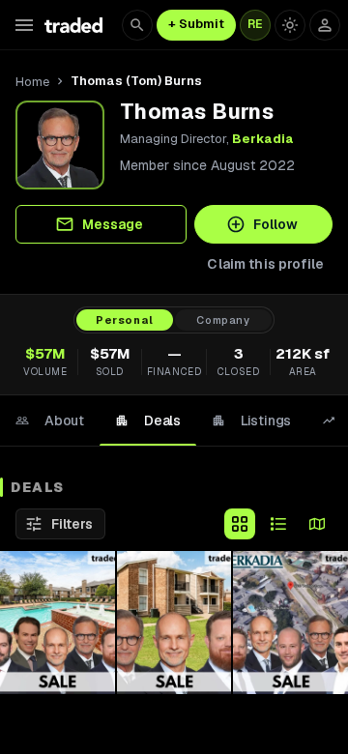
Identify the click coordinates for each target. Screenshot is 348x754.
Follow (275, 224)
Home (32, 81)
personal (125, 320)
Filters (72, 524)
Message (112, 224)
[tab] (50, 420)
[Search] (137, 25)
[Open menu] (24, 25)
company (223, 320)
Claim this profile (265, 264)
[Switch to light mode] (290, 25)
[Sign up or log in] (324, 25)
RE (255, 24)
